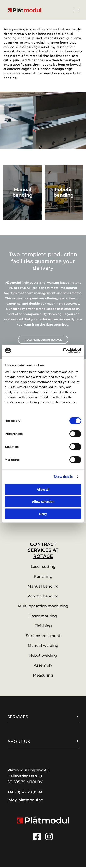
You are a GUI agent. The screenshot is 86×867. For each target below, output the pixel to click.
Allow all (43, 489)
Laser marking (43, 616)
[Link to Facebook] (37, 836)
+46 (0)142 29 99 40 (25, 792)
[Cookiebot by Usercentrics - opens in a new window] (63, 350)
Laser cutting (43, 566)
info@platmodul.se (25, 800)
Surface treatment (43, 635)
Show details (63, 476)
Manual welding (43, 645)
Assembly (43, 665)
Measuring (43, 675)
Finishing (43, 626)
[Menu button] (76, 10)
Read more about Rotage (43, 339)
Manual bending (43, 586)
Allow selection (43, 501)
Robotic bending (43, 596)
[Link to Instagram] (49, 836)
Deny (43, 514)
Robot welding (43, 655)
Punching (43, 576)
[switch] (75, 433)
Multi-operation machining (43, 606)
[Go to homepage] (43, 820)
